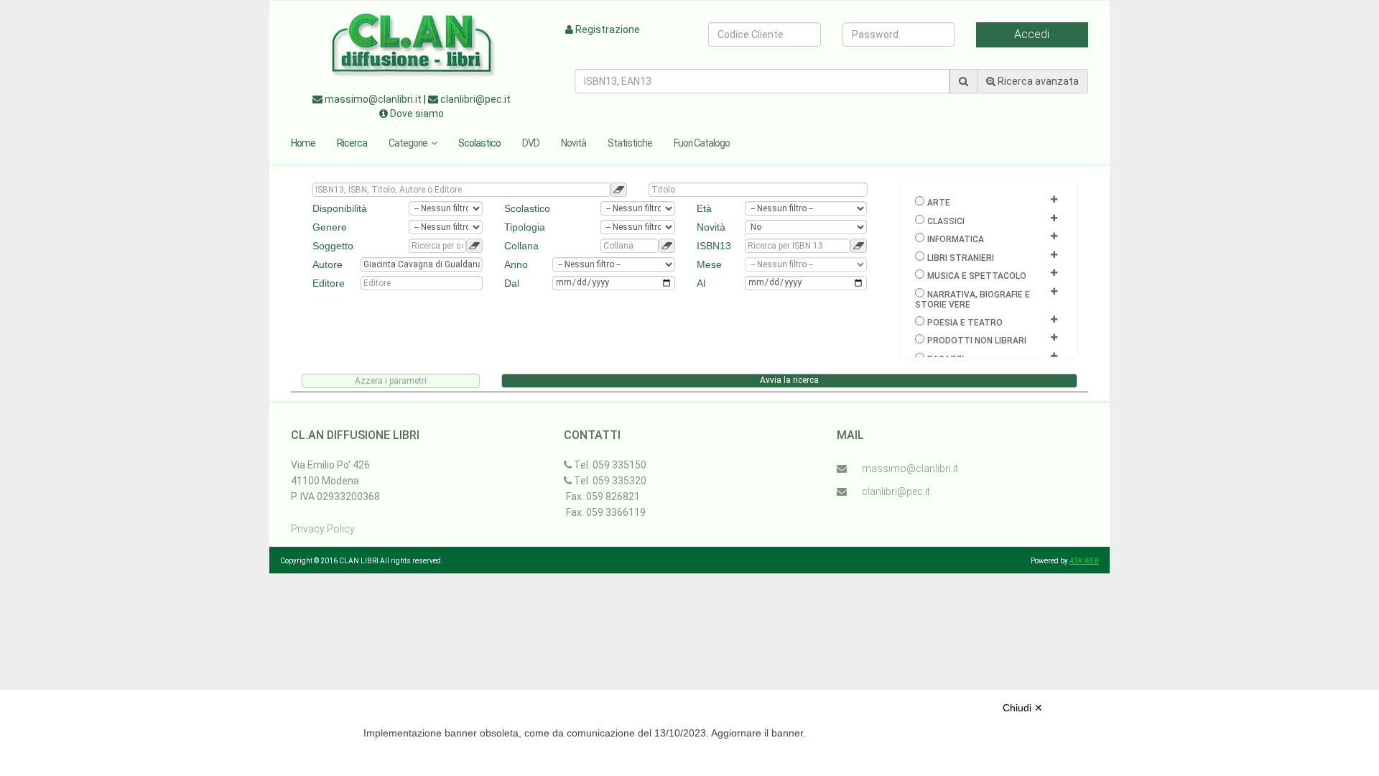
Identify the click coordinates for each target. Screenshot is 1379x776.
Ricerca (352, 143)
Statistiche (630, 143)
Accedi (1031, 34)
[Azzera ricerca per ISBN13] (858, 246)
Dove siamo (416, 113)
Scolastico (479, 143)
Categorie (408, 143)
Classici (946, 221)
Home (303, 143)
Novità (573, 143)
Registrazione (606, 29)
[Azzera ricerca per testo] (618, 190)
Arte (938, 203)
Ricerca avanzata (1037, 81)
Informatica (955, 239)
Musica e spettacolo (976, 276)
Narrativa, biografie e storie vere (972, 300)
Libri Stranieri (960, 258)
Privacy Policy (323, 529)
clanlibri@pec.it (474, 99)
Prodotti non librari (976, 341)
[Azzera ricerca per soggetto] (474, 246)
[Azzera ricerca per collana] (667, 246)
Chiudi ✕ (1023, 707)
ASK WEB (1084, 561)
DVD (530, 143)
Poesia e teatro (965, 323)
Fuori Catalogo (702, 143)
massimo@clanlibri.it (372, 99)
